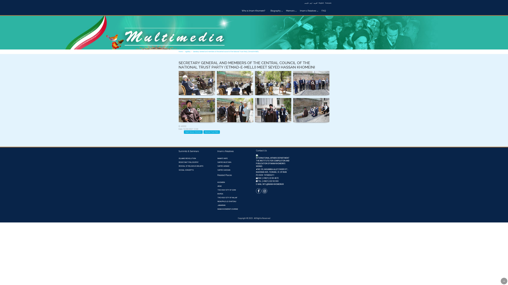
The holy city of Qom (226, 190)
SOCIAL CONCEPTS (186, 170)
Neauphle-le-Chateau (226, 201)
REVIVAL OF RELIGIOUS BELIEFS (191, 166)
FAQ (324, 11)
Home (181, 52)
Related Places (224, 175)
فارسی (306, 3)
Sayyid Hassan (223, 170)
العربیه (315, 3)
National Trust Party (211, 132)
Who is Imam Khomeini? (253, 11)
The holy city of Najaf (227, 198)
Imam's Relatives (308, 11)
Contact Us (261, 150)
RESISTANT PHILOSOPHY (188, 162)
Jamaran (221, 205)
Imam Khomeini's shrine (227, 209)
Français (328, 3)
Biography (276, 11)
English (321, 3)
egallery (187, 52)
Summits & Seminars (189, 151)
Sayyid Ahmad (223, 166)
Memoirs (290, 11)
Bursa (220, 194)
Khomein (221, 182)
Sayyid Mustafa (224, 162)
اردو (311, 3)
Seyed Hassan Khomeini (193, 132)
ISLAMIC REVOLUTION (187, 158)
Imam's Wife (222, 158)
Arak (219, 186)
